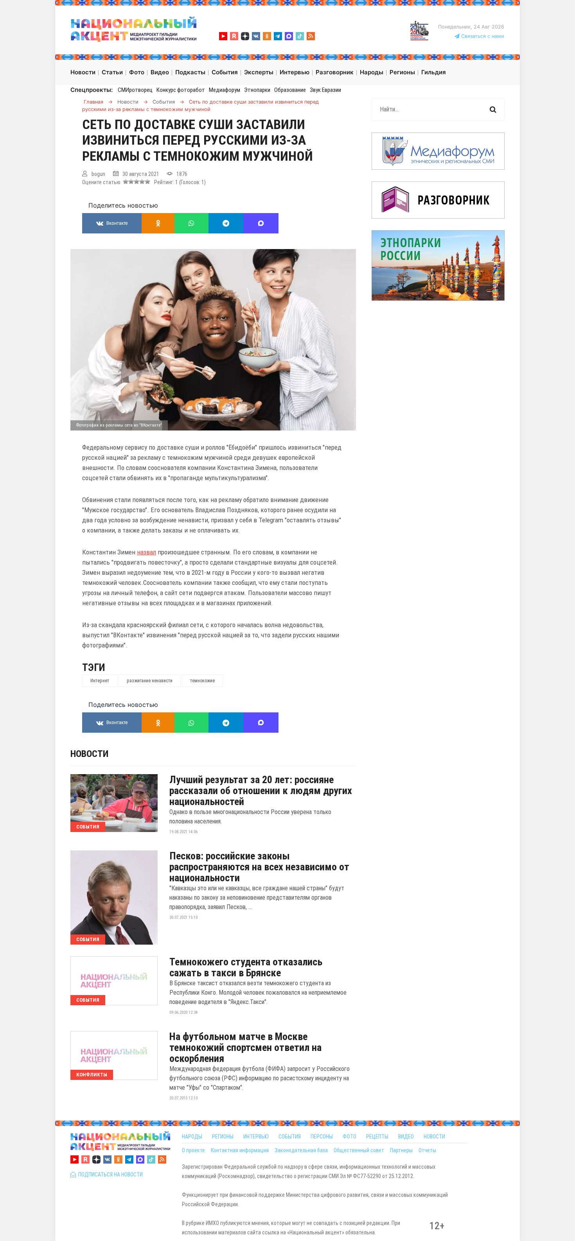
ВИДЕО (406, 1136)
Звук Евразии (325, 89)
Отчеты (427, 1150)
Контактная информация (240, 1150)
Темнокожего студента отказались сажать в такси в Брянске (245, 967)
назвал (146, 552)
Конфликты (91, 1075)
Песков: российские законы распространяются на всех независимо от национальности (259, 866)
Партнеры (401, 1150)
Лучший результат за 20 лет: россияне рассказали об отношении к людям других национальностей (260, 790)
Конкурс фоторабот (180, 89)
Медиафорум (224, 89)
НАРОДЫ (192, 1136)
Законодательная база (301, 1150)
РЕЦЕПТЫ (377, 1136)
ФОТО (349, 1136)
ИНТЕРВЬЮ (256, 1136)
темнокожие (202, 680)
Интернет (99, 680)
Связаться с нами (482, 36)
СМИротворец (135, 89)
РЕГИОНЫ (223, 1136)
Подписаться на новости (109, 1174)
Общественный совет (359, 1150)
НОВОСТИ (434, 1136)
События (87, 827)
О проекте (193, 1150)
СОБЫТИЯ (290, 1136)
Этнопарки (257, 89)
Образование (290, 89)
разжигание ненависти (149, 680)
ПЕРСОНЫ (322, 1136)
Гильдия (433, 72)
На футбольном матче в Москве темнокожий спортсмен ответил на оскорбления (245, 1047)
